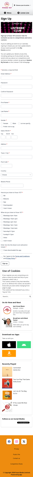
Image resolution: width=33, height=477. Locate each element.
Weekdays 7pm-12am (10, 225)
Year (12, 134)
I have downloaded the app (12, 250)
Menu (9, 13)
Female (5, 123)
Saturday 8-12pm (9, 231)
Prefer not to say (8, 127)
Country (3, 171)
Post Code (5, 162)
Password (4, 83)
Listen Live (24, 13)
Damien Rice (16, 370)
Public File (16, 454)
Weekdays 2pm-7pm (10, 222)
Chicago (15, 405)
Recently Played (9, 364)
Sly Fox (15, 393)
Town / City (5, 153)
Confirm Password (7, 92)
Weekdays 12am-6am (10, 228)
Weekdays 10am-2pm (10, 219)
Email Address (6, 74)
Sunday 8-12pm (8, 234)
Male (14, 123)
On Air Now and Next (11, 302)
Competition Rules (16, 464)
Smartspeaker (8, 205)
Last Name (5, 111)
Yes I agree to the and (16, 257)
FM (4, 196)
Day (2, 134)
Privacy (16, 449)
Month (8, 134)
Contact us (16, 458)
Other (5, 238)
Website (6, 199)
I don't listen (7, 208)
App (4, 202)
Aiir (21, 475)
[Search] (30, 296)
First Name (5, 102)
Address (4, 144)
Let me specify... (26, 123)
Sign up (5, 263)
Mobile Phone (5, 182)
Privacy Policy (10, 258)
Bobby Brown (17, 381)
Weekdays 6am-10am (10, 216)
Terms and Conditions (22, 256)
